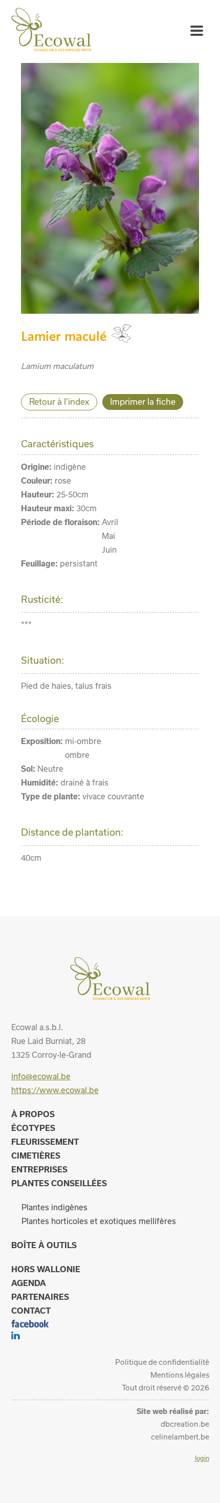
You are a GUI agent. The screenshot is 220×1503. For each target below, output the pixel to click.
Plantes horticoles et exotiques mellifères (98, 1221)
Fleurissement (45, 1141)
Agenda (28, 1283)
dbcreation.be (185, 1424)
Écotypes (33, 1127)
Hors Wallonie (45, 1269)
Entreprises (39, 1169)
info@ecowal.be (41, 1076)
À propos (33, 1114)
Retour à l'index (59, 401)
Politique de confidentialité (162, 1362)
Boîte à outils (44, 1245)
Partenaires (40, 1296)
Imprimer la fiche (142, 401)
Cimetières (35, 1155)
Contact (31, 1310)
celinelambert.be (180, 1436)
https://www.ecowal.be (55, 1090)
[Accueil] (51, 48)
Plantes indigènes (54, 1207)
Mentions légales (179, 1374)
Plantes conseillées (59, 1183)
